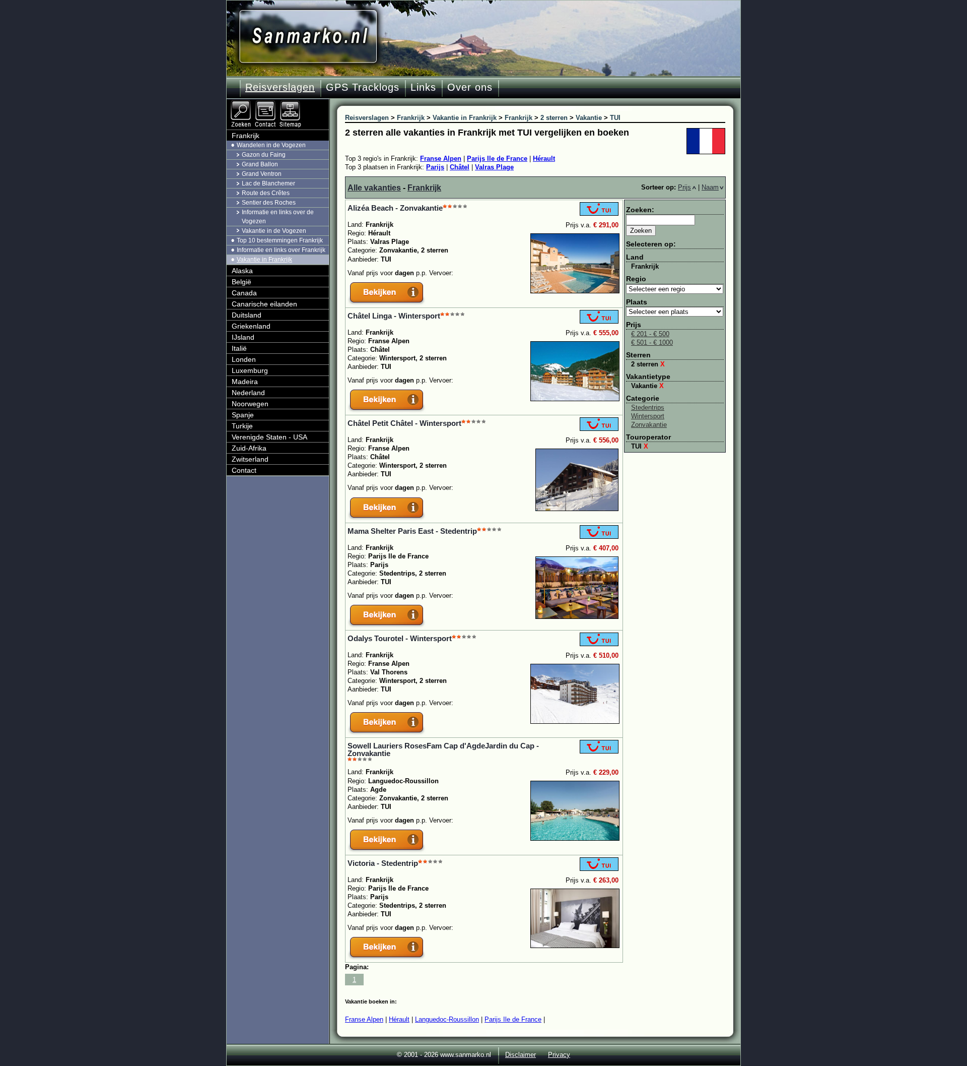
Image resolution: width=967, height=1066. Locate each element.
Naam (710, 187)
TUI (639, 446)
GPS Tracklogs (362, 87)
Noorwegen (250, 404)
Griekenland (251, 326)
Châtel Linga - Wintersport (394, 316)
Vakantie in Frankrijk (264, 259)
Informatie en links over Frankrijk (281, 250)
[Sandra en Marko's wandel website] (308, 36)
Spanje (243, 415)
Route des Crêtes (266, 193)
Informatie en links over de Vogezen (278, 216)
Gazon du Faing (264, 154)
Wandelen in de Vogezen (271, 145)
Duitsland (246, 315)
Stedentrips (647, 407)
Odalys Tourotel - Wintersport (400, 638)
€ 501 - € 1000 (652, 342)
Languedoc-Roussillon (447, 1019)
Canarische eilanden (264, 304)
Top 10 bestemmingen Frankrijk (280, 240)
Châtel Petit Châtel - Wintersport (404, 423)
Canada (244, 293)
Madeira (245, 382)
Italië (239, 348)
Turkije (242, 426)
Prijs (684, 187)
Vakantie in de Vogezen (274, 230)
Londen (244, 359)
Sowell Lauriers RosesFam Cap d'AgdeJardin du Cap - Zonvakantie (443, 749)
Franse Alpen (440, 158)
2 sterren (648, 364)
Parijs (435, 167)
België (241, 282)
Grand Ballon (260, 164)
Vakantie (647, 386)
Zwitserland (250, 459)
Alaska (242, 271)
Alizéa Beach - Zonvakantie (395, 208)
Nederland (248, 393)
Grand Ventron (262, 173)
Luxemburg (250, 370)
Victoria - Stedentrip (383, 863)
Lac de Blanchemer (268, 183)
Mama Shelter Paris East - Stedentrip (412, 531)
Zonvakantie (649, 424)
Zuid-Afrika (249, 448)
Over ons (470, 87)
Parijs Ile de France (497, 158)
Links (423, 87)
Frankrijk (424, 187)
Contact (244, 470)
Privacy (559, 1054)
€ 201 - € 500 (650, 334)
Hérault (544, 158)
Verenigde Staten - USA (269, 437)
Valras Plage (494, 167)
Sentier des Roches (269, 202)
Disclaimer (520, 1054)
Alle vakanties (374, 187)
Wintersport (647, 416)
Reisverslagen (280, 87)
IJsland (243, 337)
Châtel (459, 167)
